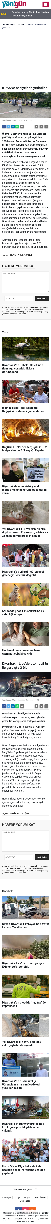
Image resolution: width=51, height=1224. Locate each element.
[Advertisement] (25, 59)
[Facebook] (4, 126)
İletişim (27, 1197)
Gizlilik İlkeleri (40, 1197)
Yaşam (21, 25)
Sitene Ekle (25, 1201)
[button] (36, 126)
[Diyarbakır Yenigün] (14, 4)
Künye (17, 1197)
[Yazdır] (22, 126)
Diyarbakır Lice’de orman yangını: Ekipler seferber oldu (28, 14)
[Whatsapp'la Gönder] (17, 126)
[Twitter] (8, 126)
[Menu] (45, 4)
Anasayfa (10, 25)
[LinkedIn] (13, 126)
